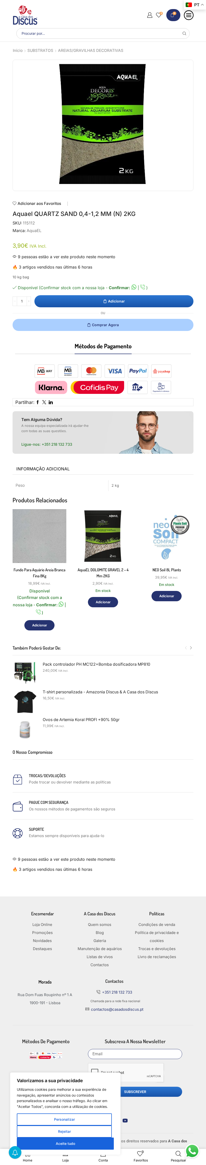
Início (18, 50)
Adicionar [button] (57, 541)
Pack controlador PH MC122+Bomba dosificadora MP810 (96, 664)
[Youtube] (125, 1120)
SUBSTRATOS (40, 50)
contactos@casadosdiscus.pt (117, 1009)
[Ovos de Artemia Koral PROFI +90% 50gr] (25, 729)
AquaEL (34, 230)
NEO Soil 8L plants (166, 569)
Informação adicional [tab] (43, 468)
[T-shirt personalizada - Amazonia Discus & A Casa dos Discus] (25, 702)
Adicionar (116, 301)
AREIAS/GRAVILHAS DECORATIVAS (90, 50)
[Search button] (184, 33)
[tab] (43, 469)
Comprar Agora (105, 325)
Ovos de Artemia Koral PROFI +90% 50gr (81, 719)
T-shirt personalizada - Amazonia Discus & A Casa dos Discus (100, 692)
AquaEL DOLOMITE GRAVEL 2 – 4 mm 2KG (103, 572)
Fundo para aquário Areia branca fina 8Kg (39, 572)
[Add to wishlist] (57, 552)
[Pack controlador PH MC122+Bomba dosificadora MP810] (25, 674)
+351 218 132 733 (57, 444)
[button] (185, 648)
